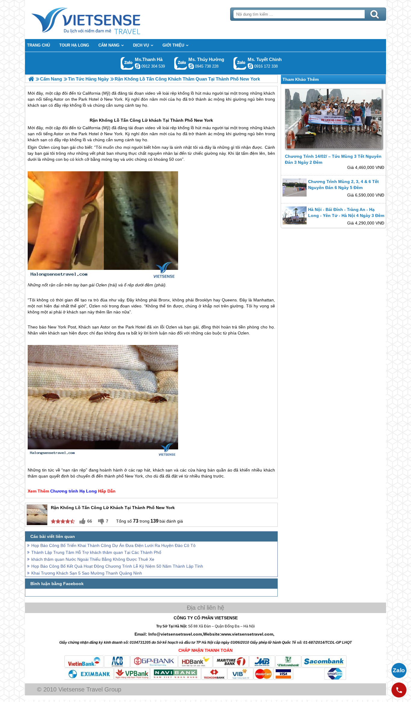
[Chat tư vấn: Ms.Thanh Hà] (137, 66)
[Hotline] (398, 689)
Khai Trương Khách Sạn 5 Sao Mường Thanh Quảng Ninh (86, 573)
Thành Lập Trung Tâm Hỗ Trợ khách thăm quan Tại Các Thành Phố (96, 552)
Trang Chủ (101, 19)
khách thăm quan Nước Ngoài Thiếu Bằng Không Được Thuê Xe (92, 559)
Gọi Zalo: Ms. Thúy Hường (180, 63)
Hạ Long (88, 491)
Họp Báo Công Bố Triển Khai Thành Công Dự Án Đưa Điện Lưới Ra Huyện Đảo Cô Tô (113, 545)
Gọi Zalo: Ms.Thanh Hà (127, 63)
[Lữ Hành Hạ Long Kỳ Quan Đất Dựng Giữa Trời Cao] (31, 79)
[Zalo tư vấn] (398, 670)
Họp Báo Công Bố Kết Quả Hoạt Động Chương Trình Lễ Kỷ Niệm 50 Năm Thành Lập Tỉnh (117, 566)
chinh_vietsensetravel (250, 66)
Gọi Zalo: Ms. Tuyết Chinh (240, 63)
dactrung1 (191, 66)
